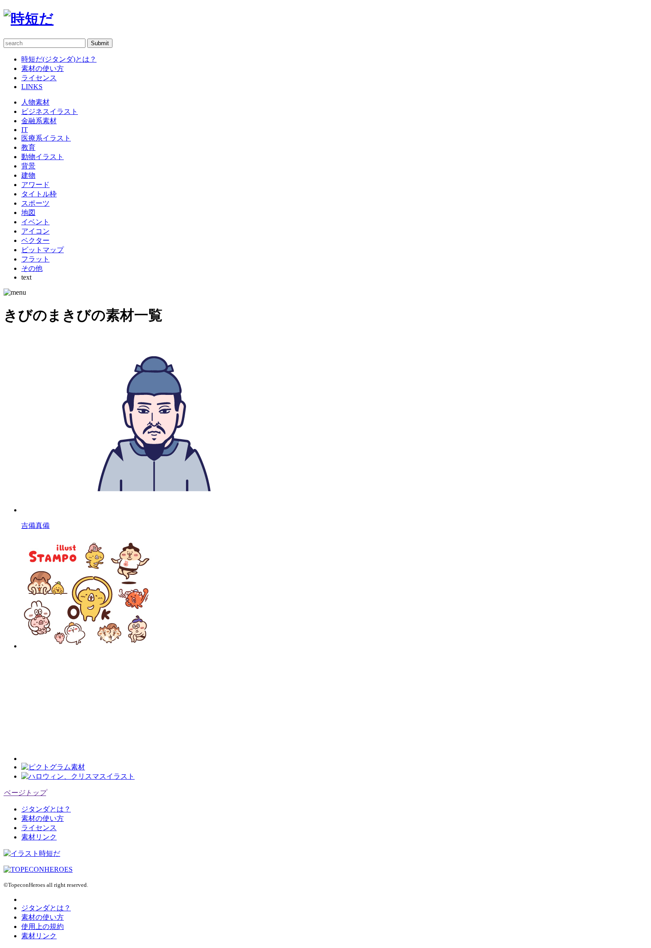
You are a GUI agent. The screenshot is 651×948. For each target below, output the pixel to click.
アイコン (35, 231)
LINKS (32, 86)
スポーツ (35, 203)
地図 (28, 212)
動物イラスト (42, 156)
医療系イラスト (46, 138)
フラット (35, 259)
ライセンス (39, 78)
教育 (28, 147)
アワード (35, 184)
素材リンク (39, 837)
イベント (35, 222)
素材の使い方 (42, 68)
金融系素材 (39, 121)
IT (24, 129)
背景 (28, 166)
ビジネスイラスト (49, 111)
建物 (28, 175)
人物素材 (35, 102)
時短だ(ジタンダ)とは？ (59, 59)
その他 (32, 268)
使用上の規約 (42, 926)
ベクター (35, 240)
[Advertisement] (87, 705)
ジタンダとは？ (46, 809)
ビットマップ (42, 250)
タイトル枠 (39, 194)
